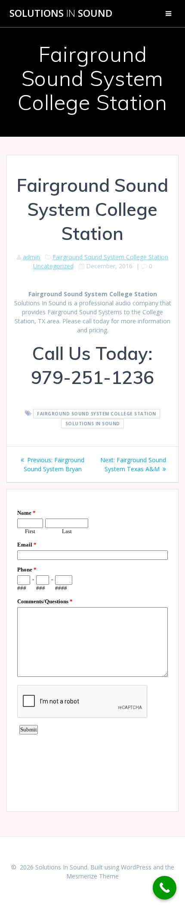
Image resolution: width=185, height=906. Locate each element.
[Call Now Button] (164, 888)
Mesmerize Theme (92, 876)
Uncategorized (53, 266)
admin (31, 257)
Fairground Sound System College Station (110, 257)
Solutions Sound (60, 13)
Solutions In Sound (92, 424)
